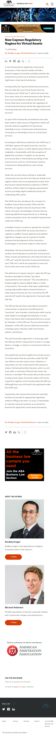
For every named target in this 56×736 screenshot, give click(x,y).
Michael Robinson (28, 53)
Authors (36, 721)
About (4, 721)
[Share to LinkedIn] (6, 61)
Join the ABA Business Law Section (49, 723)
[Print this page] (23, 61)
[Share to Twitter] (10, 61)
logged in (17, 687)
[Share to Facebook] (14, 61)
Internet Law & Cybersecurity (15, 36)
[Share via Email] (18, 61)
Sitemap (26, 721)
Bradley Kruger (14, 53)
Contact (15, 721)
